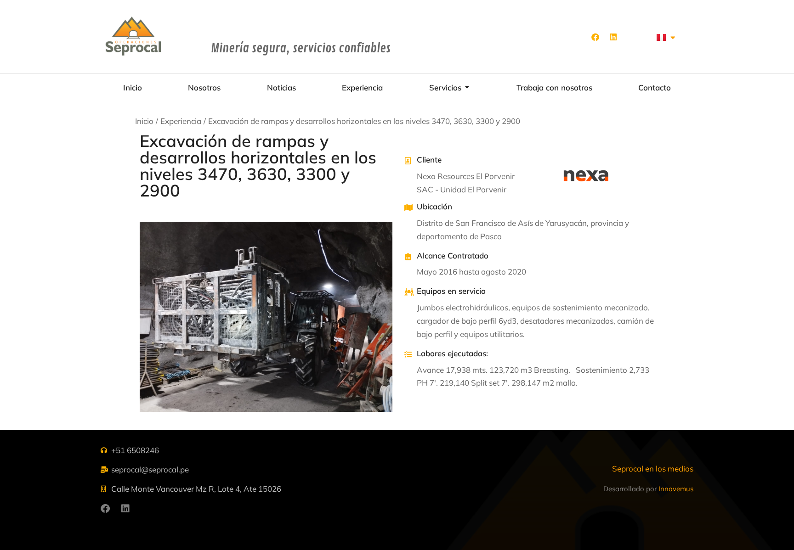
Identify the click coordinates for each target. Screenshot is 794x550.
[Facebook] (595, 37)
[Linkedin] (613, 37)
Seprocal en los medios (652, 468)
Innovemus (675, 488)
